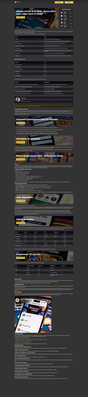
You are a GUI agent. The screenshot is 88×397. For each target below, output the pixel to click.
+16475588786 (18, 281)
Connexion (69, 2)
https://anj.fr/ (17, 290)
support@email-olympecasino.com (52, 280)
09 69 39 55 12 (22, 340)
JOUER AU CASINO (20, 17)
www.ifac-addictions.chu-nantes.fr (25, 342)
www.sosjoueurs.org (28, 340)
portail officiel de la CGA (55, 286)
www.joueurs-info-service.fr (43, 339)
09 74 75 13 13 (24, 339)
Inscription (59, 2)
